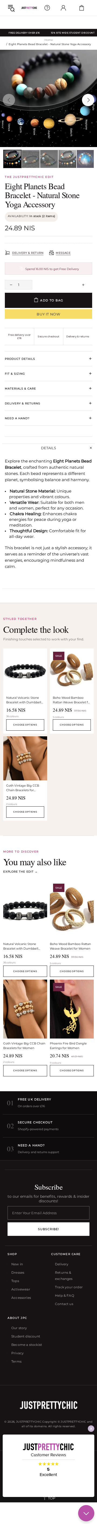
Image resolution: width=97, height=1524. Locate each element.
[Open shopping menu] (11, 8)
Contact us (64, 1304)
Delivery (61, 1264)
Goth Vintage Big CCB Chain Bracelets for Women (22, 788)
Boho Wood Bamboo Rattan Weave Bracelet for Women (72, 701)
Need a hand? (48, 418)
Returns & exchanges (64, 1275)
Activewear (20, 1289)
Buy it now (48, 314)
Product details (48, 358)
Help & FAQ (64, 1295)
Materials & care (48, 388)
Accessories (21, 1298)
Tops (15, 1281)
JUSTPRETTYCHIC (29, 7)
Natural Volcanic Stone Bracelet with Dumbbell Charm (23, 701)
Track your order (69, 1287)
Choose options (25, 724)
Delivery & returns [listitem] (77, 336)
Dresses (17, 1272)
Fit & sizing (48, 373)
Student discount (25, 1336)
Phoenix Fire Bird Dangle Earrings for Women (68, 1045)
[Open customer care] (47, 8)
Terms (16, 1361)
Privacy (17, 1353)
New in (17, 1264)
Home (48, 40)
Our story (19, 1328)
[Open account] (63, 8)
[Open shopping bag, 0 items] (81, 8)
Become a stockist (26, 1345)
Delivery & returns (48, 403)
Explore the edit (20, 871)
